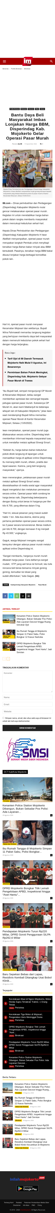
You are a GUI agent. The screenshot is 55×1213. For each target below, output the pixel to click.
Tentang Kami (9, 1202)
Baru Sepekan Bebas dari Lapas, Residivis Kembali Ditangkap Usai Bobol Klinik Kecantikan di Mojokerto (32, 1142)
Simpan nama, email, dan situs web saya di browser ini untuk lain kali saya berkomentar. (27, 719)
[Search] (51, 61)
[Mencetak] (28, 595)
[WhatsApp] (16, 595)
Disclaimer (17, 1205)
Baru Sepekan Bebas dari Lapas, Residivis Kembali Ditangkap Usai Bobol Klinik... (27, 977)
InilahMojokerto (25, 1210)
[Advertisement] (27, 29)
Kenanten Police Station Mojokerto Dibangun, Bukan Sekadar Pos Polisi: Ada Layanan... (25, 808)
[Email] (22, 595)
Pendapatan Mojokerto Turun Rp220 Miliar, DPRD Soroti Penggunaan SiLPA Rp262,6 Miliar (26, 934)
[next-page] (8, 658)
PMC (33, 1205)
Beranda (6, 69)
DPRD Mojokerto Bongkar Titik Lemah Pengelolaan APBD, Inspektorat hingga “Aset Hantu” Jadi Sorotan (33, 1114)
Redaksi (19, 1202)
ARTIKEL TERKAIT (11, 609)
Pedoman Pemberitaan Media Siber (36, 1202)
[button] (4, 61)
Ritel (37, 109)
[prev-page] (4, 658)
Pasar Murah (42, 585)
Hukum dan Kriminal (6, 636)
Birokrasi (27, 69)
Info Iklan (26, 1205)
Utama (42, 109)
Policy (40, 1205)
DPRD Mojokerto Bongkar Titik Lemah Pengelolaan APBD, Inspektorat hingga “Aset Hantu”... (26, 891)
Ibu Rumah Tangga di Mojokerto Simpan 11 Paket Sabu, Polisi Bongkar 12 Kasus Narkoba (32, 634)
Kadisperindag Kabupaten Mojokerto (23, 585)
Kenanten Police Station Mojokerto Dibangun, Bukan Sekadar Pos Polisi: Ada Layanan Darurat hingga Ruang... (33, 1087)
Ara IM (20, 144)
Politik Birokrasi (16, 69)
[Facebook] (5, 595)
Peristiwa (6, 622)
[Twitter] (11, 595)
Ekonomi (31, 109)
